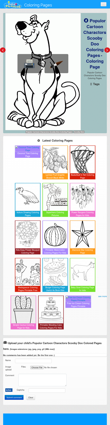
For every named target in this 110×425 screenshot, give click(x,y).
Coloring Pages (38, 5)
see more (102, 296)
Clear (30, 397)
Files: (23, 366)
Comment (9, 375)
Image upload (8, 368)
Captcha (20, 389)
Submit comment (14, 397)
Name (8, 360)
